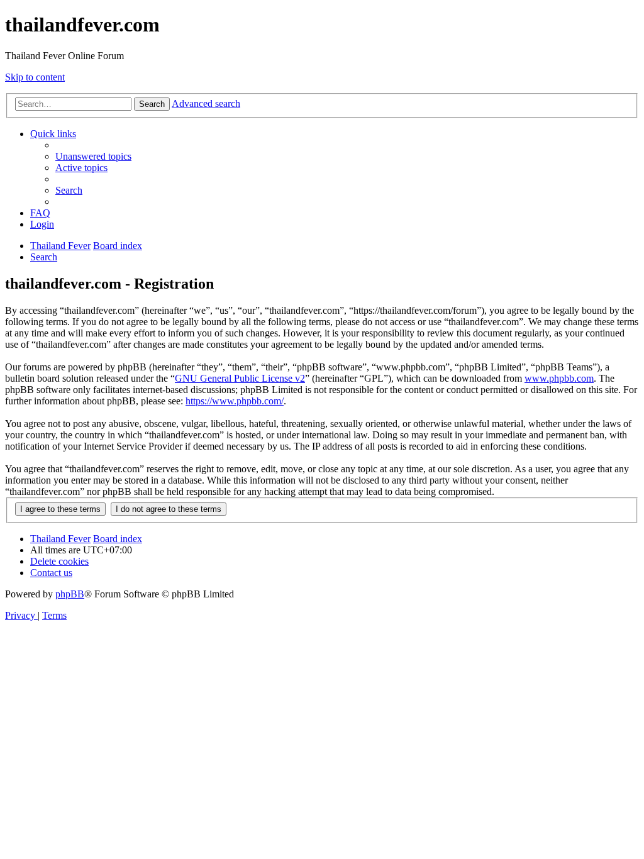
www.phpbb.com (559, 378)
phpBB (69, 594)
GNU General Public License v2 (240, 378)
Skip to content (35, 77)
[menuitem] (93, 156)
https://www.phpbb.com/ (235, 401)
